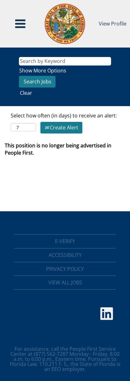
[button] (20, 24)
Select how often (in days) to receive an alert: (64, 115)
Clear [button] (26, 92)
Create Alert (63, 127)
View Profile (113, 23)
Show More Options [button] (42, 70)
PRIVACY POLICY (65, 268)
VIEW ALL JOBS (65, 282)
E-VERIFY (65, 241)
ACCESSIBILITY (65, 255)
